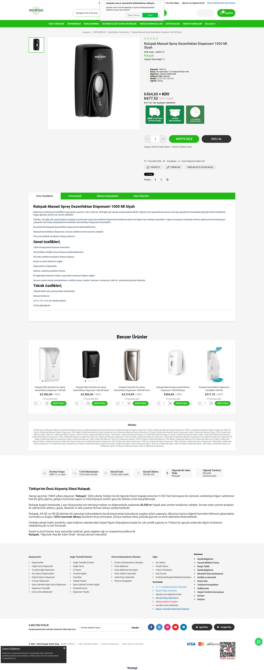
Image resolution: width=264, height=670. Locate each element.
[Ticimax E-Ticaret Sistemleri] (132, 669)
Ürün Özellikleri (44, 196)
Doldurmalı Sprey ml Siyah (111, 446)
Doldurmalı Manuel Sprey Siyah (189, 434)
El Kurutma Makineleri (42, 592)
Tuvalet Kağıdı (79, 573)
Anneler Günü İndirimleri (167, 605)
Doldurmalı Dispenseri (153, 446)
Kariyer (200, 595)
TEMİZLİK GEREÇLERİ (192, 24)
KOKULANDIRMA (91, 24)
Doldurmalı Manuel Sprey (71, 430)
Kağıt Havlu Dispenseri (42, 566)
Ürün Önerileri (141, 196)
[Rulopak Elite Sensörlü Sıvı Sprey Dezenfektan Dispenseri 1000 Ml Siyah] (91, 365)
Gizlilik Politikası (68, 644)
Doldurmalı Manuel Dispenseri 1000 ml (80, 437)
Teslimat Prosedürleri (207, 584)
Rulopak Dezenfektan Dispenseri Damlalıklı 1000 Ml (214, 388)
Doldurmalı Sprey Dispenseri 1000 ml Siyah (167, 441)
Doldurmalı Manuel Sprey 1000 (207, 432)
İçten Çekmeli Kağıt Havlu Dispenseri (49, 584)
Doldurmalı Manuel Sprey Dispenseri (99, 430)
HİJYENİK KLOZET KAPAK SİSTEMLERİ (119, 24)
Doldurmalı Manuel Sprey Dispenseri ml (99, 432)
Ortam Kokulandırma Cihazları (128, 562)
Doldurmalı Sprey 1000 (125, 444)
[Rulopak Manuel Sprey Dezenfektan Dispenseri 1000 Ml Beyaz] (173, 365)
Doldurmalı (38, 430)
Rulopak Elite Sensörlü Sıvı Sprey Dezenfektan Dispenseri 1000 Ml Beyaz (50, 389)
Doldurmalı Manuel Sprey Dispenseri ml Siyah (136, 432)
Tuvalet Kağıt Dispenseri (43, 570)
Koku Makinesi (121, 566)
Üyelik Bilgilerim (205, 559)
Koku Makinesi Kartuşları (126, 570)
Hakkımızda (203, 588)
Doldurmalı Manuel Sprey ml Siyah (160, 434)
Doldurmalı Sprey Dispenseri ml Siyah (68, 444)
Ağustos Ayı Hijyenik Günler (193, 3)
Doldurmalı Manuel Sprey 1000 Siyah (104, 434)
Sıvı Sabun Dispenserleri (43, 573)
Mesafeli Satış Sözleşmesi (210, 573)
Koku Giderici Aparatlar (125, 573)
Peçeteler (77, 577)
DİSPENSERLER (74, 24)
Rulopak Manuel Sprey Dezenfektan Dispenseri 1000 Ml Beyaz (173, 388)
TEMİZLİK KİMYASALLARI (151, 24)
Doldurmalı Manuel (52, 430)
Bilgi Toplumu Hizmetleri (132, 644)
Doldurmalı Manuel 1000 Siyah (161, 439)
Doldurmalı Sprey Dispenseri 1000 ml (132, 441)
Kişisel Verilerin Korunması (210, 592)
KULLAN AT (210, 24)
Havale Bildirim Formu (208, 562)
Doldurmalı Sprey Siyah (133, 446)
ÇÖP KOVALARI (173, 24)
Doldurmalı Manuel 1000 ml (106, 439)
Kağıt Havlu (78, 566)
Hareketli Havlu (80, 588)
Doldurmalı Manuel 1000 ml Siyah (133, 439)
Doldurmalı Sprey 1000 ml (147, 444)
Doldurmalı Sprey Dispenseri (73, 441)
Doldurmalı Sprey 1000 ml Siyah (172, 444)
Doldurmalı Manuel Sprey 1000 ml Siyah (71, 434)
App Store (203, 627)
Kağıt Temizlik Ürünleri (83, 562)
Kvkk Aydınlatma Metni (88, 644)
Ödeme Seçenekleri (107, 196)
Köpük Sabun (162, 566)
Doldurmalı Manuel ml (184, 439)
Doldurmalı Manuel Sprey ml (133, 434)
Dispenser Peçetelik (41, 588)
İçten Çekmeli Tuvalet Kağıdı (86, 584)
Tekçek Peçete (79, 581)
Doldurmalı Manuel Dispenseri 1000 (47, 437)
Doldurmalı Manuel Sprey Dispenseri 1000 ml (171, 430)
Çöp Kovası (161, 573)
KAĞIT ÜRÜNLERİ (56, 24)
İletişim (201, 599)
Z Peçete (77, 570)
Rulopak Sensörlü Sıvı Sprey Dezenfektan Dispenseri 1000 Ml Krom (132, 388)
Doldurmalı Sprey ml (221, 444)
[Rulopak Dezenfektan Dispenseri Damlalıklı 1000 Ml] (214, 365)
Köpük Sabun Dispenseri (43, 577)
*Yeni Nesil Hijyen (172, 3)
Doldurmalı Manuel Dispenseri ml (188, 437)
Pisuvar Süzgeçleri (123, 581)
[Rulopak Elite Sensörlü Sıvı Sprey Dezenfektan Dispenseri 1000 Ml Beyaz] (50, 365)
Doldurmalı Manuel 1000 (82, 439)
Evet (150, 15)
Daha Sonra (133, 15)
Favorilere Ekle (51, 399)
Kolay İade (202, 581)
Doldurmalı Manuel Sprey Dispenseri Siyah (174, 432)
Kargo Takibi (203, 566)
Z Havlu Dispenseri (40, 581)
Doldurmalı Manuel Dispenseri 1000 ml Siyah (117, 437)
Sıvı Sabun (160, 562)
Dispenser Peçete (81, 592)
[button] (42, 381)
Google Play (226, 627)
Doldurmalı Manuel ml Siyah (207, 439)
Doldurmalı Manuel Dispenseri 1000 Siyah (155, 437)
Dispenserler (37, 562)
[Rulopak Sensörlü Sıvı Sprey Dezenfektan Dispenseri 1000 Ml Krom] (132, 365)
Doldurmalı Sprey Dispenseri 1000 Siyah (204, 441)
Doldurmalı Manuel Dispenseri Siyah (56, 439)
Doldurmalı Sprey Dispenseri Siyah (100, 444)
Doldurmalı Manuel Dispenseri (217, 434)
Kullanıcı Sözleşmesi (110, 644)
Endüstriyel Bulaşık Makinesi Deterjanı (173, 577)
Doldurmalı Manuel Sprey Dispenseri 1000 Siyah (60, 432)
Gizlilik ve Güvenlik (206, 577)
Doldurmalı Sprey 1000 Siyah (199, 444)
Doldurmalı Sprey (52, 441)
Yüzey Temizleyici (164, 570)
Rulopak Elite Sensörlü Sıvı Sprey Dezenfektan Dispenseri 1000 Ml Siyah (91, 388)
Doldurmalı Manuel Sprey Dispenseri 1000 (134, 430)
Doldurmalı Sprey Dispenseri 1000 (100, 441)
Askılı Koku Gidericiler (124, 577)
